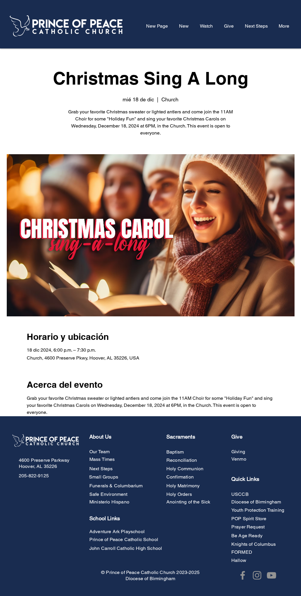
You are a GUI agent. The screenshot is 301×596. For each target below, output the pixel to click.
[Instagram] (257, 575)
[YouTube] (271, 575)
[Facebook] (242, 575)
